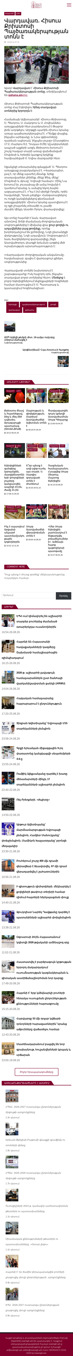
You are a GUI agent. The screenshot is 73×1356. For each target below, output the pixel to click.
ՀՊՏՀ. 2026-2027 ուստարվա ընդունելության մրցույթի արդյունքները (33, 1109)
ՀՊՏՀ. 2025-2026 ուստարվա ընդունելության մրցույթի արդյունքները (33, 1176)
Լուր (18, 13)
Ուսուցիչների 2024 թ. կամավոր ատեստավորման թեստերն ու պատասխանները (37, 1209)
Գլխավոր (9, 13)
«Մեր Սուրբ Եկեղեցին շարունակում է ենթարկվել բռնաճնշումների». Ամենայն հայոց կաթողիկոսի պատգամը (58, 538)
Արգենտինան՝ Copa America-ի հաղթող (46, 350)
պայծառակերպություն (33, 304)
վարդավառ (14, 310)
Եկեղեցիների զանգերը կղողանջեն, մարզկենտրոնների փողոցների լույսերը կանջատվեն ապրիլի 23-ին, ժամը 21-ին (14, 477)
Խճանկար (32, 450)
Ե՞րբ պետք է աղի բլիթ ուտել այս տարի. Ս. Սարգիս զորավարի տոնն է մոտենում (35, 474)
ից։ (18, 95)
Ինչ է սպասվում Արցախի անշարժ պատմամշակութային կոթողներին (14, 534)
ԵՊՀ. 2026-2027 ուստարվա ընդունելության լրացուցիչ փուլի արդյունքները (32, 1308)
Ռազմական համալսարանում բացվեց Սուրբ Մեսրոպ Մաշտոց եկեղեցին (58, 473)
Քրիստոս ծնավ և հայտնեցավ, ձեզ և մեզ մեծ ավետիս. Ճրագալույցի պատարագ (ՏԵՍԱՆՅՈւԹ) (14, 419)
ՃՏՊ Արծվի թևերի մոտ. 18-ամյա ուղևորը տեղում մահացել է (29, 338)
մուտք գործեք (30, 574)
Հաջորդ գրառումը (60, 352)
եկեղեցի (12, 304)
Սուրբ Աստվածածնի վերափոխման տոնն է (35, 531)
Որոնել (63, 596)
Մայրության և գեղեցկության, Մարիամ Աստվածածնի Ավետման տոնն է (36, 418)
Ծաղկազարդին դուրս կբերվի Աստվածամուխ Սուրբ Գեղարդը (58, 415)
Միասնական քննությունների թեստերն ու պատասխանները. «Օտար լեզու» (32, 1242)
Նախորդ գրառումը (13, 343)
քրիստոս (29, 310)
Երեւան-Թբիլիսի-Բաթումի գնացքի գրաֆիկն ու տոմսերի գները (35, 1143)
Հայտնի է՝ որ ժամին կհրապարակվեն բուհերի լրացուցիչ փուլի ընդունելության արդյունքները (36, 1275)
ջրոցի (53, 304)
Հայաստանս (11, 511)
